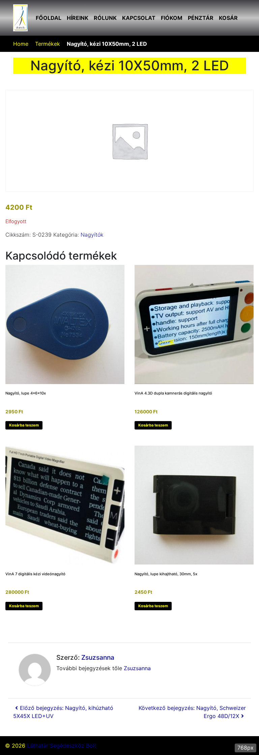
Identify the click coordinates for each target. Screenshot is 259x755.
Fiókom (171, 17)
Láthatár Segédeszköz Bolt (61, 745)
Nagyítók (92, 234)
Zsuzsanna (97, 657)
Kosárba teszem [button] (24, 425)
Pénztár (200, 17)
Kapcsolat (138, 17)
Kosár (228, 17)
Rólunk (105, 17)
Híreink (77, 17)
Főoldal (48, 17)
